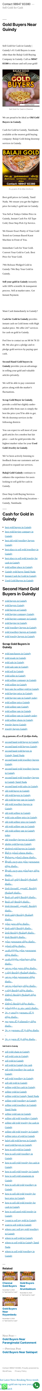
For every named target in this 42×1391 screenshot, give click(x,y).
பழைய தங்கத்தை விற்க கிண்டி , (21, 986)
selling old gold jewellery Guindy (21, 1118)
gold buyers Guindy (14, 605)
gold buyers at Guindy (16, 609)
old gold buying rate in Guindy (20, 799)
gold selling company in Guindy (21, 680)
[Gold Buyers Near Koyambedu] (10, 1301)
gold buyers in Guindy (16, 600)
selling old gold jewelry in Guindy (22, 1131)
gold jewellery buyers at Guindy (21, 632)
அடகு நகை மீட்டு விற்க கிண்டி (20, 1039)
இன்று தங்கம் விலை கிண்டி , (19, 853)
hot (1, 1379)
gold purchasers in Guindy (18, 653)
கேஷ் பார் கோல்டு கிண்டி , (18, 901)
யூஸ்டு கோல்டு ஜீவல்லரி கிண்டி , (21, 972)
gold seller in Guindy (15, 675)
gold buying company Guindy (19, 614)
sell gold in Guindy (14, 1060)
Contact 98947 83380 (16, 4)
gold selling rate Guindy (17, 706)
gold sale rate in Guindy (16, 666)
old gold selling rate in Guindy (20, 826)
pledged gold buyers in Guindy (20, 848)
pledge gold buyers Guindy (18, 844)
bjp (1, 1384)
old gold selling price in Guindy (20, 821)
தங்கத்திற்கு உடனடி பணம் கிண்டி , (22, 1008)
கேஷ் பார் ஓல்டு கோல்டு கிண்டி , (21, 897)
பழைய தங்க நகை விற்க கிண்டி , (21, 968)
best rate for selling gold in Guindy (22, 689)
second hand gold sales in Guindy (21, 786)
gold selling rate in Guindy (18, 711)
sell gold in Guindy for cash (18, 1065)
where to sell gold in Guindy (19, 1238)
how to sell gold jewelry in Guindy (22, 1171)
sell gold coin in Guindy (17, 1056)
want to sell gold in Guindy (18, 1224)
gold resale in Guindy (15, 658)
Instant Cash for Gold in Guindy (21, 576)
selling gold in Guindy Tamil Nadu (22, 1096)
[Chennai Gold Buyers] (10, 1276)
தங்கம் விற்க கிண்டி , (15, 946)
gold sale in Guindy (14, 662)
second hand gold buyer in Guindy (22, 742)
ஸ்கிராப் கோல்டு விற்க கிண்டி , (20, 1003)
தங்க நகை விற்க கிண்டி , (17, 924)
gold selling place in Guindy (19, 567)
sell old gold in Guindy (16, 1083)
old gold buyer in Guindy (17, 790)
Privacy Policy (21, 1371)
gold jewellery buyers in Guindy (21, 627)
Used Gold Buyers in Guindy (19, 580)
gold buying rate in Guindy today (21, 697)
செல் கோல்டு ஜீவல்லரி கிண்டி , (20, 932)
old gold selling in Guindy (18, 813)
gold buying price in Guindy (19, 693)
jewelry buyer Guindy (15, 724)
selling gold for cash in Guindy (20, 1087)
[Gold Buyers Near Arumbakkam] (27, 1276)
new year (26, 1384)
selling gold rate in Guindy (18, 1114)
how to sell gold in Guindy (18, 1149)
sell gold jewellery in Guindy (19, 1078)
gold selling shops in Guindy (19, 720)
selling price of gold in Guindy (20, 1136)
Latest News (10, 1379)
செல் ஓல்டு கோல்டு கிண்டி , (19, 928)
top (20, 1384)
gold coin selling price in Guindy (21, 817)
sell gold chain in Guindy (17, 1051)
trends (35, 1379)
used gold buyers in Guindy (18, 1145)
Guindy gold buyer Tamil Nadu (20, 571)
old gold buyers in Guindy (18, 795)
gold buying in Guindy (16, 623)
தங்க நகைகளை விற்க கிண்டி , (20, 941)
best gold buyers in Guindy (18, 527)
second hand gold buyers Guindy (21, 746)
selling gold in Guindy (16, 1091)
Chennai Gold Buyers (9, 1284)
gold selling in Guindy (16, 684)
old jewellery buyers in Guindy (20, 839)
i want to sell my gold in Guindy (21, 1220)
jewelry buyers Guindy (16, 729)
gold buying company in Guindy (21, 618)
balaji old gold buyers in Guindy (21, 1140)
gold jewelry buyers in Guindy (20, 636)
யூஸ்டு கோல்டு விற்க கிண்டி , (19, 990)
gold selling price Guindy (17, 702)
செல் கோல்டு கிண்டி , (15, 937)
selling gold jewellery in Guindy (21, 1100)
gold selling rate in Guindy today (21, 715)
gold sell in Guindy (14, 671)
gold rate (13, 1384)
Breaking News (24, 1379)
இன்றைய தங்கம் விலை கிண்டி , (21, 857)
